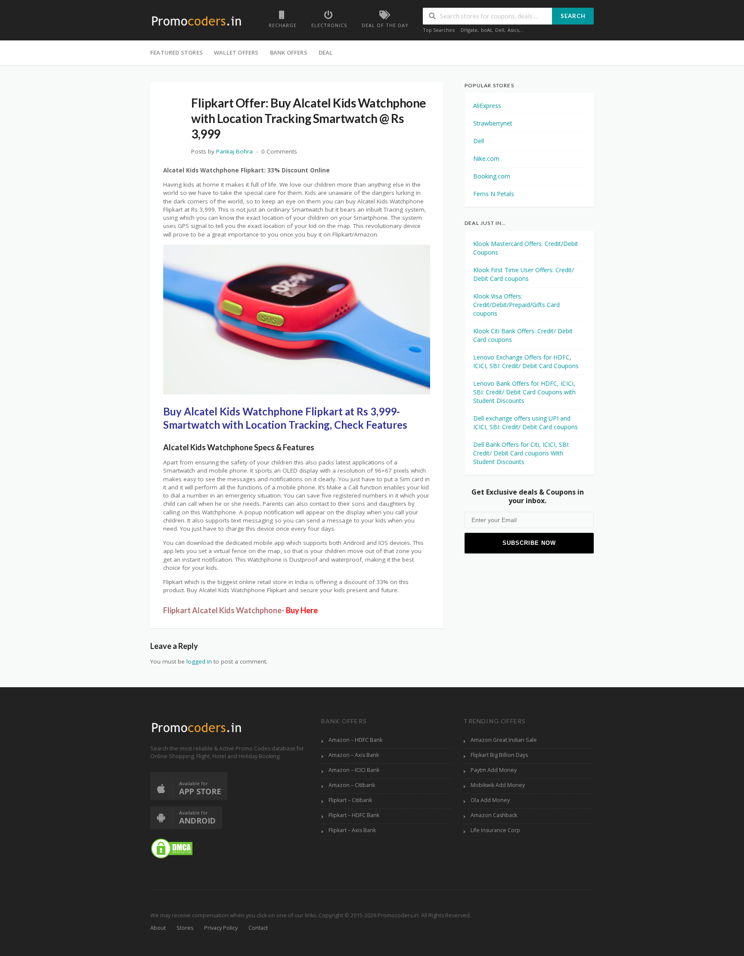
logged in (199, 661)
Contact (258, 927)
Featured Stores (176, 52)
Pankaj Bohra (234, 151)
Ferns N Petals (493, 194)
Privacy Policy (221, 927)
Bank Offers (288, 52)
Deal (326, 52)
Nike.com (486, 158)
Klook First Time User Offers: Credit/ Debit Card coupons (523, 274)
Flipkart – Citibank (350, 800)
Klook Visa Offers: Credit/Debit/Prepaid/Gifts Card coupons (516, 304)
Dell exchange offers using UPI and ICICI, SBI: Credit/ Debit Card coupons (525, 422)
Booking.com (491, 176)
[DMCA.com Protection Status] (171, 848)
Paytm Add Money (494, 770)
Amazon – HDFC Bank (355, 740)
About (158, 927)
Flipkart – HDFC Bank (354, 815)
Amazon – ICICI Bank (354, 770)
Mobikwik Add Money (498, 785)
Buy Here (302, 610)
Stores (185, 927)
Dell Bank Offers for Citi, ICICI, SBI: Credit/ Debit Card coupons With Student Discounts (521, 453)
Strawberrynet (492, 123)
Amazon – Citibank (352, 785)
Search (573, 15)
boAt (486, 30)
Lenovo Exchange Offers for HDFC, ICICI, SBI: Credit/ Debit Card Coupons (526, 361)
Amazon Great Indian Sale (504, 740)
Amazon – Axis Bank (354, 755)
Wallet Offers (236, 52)
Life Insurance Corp (495, 830)
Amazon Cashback (494, 815)
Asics (513, 30)
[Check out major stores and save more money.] (196, 21)
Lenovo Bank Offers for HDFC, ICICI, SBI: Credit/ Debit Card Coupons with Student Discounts (524, 392)
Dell (499, 30)
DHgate (469, 30)
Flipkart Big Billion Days (499, 755)
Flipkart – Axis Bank (352, 830)
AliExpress (487, 105)
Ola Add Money (490, 800)
